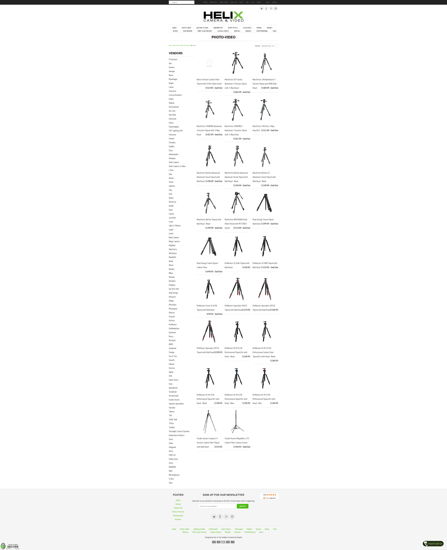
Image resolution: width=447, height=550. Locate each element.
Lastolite (172, 217)
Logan (171, 229)
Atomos (172, 67)
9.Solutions (173, 59)
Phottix (172, 312)
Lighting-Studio (202, 28)
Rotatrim (172, 340)
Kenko (171, 197)
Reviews (205, 2)
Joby (170, 190)
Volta (171, 463)
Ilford (171, 182)
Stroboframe (173, 395)
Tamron (171, 411)
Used (274, 31)
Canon (171, 87)
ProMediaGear (174, 328)
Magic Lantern (174, 241)
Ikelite (171, 178)
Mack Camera (174, 237)
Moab (171, 261)
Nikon (171, 273)
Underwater (218, 28)
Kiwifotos (172, 201)
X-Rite (171, 478)
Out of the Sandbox (221, 537)
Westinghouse (174, 474)
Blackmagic (173, 79)
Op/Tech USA (174, 288)
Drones (269, 28)
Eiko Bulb (172, 114)
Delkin (171, 99)
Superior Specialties (176, 403)
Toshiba (172, 427)
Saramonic (172, 348)
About (247, 2)
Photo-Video (186, 28)
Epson (171, 122)
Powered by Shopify (235, 537)
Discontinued (174, 106)
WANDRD (172, 467)
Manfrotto (173, 249)
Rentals (237, 31)
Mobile (259, 28)
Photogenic (173, 308)
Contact (241, 2)
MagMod (172, 245)
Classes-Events (223, 31)
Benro (171, 75)
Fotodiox (172, 142)
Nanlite (171, 269)
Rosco (171, 336)
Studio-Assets (174, 399)
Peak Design (173, 292)
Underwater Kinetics (177, 435)
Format (171, 138)
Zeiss (171, 482)
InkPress (172, 186)
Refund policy (213, 2)
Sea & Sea (173, 356)
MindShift (172, 257)
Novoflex (172, 281)
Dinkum (171, 102)
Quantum (172, 332)
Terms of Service (223, 2)
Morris (171, 265)
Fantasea (172, 134)
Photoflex (172, 304)
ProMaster (173, 324)
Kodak (171, 205)
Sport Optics (233, 28)
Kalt (170, 193)
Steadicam (173, 391)
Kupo (171, 209)
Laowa (171, 213)
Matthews (173, 253)
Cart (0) (268, 2)
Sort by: (257, 46)
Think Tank (173, 419)
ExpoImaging (174, 126)
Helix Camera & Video (177, 166)
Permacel (172, 296)
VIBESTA (172, 455)
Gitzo (171, 150)
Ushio (171, 443)
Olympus (172, 284)
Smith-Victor (173, 379)
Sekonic (171, 364)
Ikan (170, 174)
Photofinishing (262, 31)
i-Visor (171, 170)
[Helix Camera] (223, 17)
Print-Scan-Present (205, 31)
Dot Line (172, 110)
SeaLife (172, 360)
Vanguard (172, 447)
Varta (171, 451)
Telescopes (247, 28)
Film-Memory (187, 31)
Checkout (274, 2)
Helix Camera (174, 162)
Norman (172, 277)
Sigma (171, 372)
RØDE (171, 344)
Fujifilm (171, 146)
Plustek (172, 316)
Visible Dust (173, 459)
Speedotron (173, 387)
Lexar (171, 221)
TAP (170, 415)
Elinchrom (172, 118)
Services (248, 31)
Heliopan (172, 158)
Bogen (171, 83)
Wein (170, 470)
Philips (171, 300)
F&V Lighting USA (176, 130)
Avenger (172, 71)
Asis (170, 63)
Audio (174, 28)
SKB (170, 376)
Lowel (171, 233)
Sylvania (172, 407)
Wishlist (259, 2)
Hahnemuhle (173, 154)
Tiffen (171, 423)
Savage (171, 352)
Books (175, 31)
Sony (170, 383)
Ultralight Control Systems (179, 431)
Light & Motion (175, 225)
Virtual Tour (233, 2)
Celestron (172, 91)
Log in (252, 2)
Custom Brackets (175, 95)
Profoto (172, 320)
